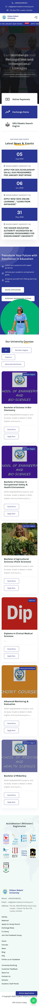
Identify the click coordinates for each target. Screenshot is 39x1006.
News (4, 948)
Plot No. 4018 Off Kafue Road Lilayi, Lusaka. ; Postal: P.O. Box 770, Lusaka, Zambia (23, 908)
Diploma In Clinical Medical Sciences (18, 634)
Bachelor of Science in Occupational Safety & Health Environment (16, 485)
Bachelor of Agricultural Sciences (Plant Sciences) (17, 560)
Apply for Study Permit (11, 924)
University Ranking (9, 965)
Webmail (5, 920)
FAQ (3, 956)
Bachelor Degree (21, 350)
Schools (5, 980)
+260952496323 (21, 3)
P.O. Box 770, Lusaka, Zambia (21, 10)
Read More (11, 429)
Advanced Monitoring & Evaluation (16, 702)
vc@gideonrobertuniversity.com (21, 7)
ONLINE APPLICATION (13, 290)
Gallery (4, 917)
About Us (5, 973)
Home (4, 941)
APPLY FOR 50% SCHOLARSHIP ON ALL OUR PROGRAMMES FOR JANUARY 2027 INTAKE (19, 172)
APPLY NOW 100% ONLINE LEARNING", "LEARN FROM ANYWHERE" (17, 202)
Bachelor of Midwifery (15, 776)
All (6, 350)
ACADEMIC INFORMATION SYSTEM (18, 298)
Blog (3, 952)
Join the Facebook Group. (12, 935)
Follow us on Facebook (11, 959)
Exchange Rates (8, 928)
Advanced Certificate (13, 364)
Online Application (26, 993)
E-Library (5, 931)
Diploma (8, 357)
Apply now (11, 436)
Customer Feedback (10, 969)
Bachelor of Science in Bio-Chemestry (18, 408)
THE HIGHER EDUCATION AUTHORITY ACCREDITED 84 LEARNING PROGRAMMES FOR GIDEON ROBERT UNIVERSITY (19, 232)
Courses (5, 945)
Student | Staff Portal (10, 984)
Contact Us (6, 976)
